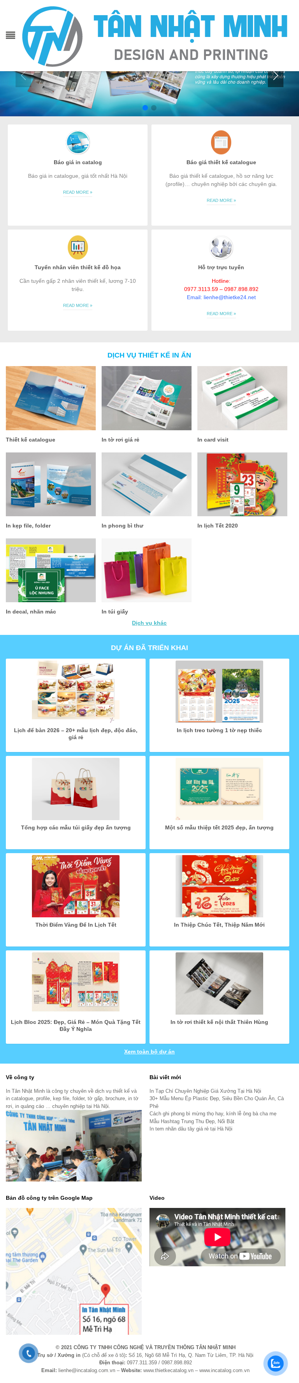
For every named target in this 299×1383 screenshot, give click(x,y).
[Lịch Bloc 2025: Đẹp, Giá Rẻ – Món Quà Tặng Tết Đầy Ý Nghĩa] (76, 983)
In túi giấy (115, 611)
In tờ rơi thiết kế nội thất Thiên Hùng (219, 1022)
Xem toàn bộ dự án (149, 1051)
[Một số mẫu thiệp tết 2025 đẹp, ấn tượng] (219, 788)
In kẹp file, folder (28, 525)
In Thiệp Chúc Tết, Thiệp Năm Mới (219, 925)
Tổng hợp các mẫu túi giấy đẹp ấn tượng (76, 827)
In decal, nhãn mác (31, 611)
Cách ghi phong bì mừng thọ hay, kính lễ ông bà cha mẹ (213, 1114)
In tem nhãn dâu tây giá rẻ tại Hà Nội (191, 1129)
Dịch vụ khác (149, 623)
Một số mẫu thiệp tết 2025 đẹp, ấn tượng (219, 827)
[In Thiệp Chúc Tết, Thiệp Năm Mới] (219, 885)
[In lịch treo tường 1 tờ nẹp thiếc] (219, 691)
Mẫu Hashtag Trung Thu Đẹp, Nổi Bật (192, 1121)
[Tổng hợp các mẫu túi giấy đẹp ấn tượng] (76, 788)
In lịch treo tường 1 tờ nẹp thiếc (219, 730)
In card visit (213, 439)
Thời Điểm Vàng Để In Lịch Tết (75, 925)
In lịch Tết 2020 (217, 525)
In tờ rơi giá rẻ (120, 439)
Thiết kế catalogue (30, 439)
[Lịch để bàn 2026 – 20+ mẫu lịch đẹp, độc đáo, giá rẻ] (76, 691)
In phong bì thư (122, 525)
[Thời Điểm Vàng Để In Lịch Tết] (76, 885)
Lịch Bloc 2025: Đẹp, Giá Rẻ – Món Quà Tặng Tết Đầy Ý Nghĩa (76, 1025)
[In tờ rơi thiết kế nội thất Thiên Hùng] (219, 983)
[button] (275, 75)
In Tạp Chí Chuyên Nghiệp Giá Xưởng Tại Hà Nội (205, 1091)
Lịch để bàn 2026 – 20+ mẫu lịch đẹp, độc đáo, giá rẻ (75, 733)
